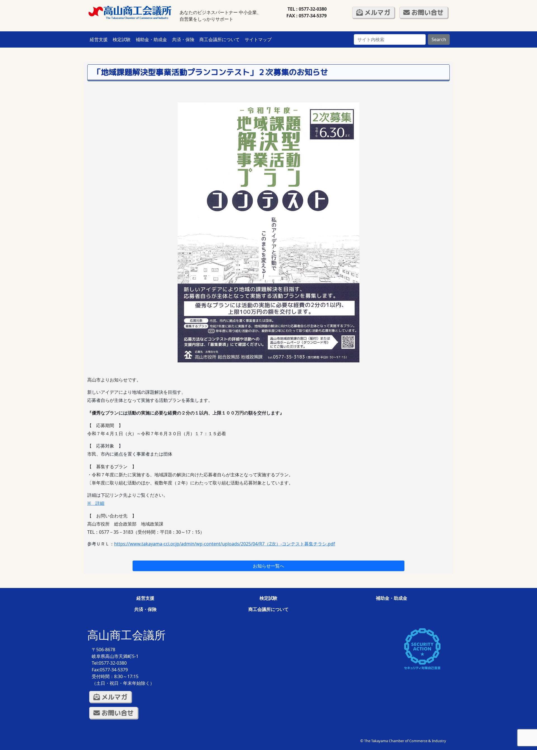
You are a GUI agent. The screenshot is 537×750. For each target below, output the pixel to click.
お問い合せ (427, 12)
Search (439, 39)
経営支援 (99, 39)
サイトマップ (258, 39)
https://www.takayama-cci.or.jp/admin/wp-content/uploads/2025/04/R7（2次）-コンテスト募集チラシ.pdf (224, 544)
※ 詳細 (95, 503)
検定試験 (122, 39)
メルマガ (376, 12)
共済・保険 (183, 39)
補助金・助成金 (151, 39)
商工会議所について (219, 39)
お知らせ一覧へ (268, 566)
